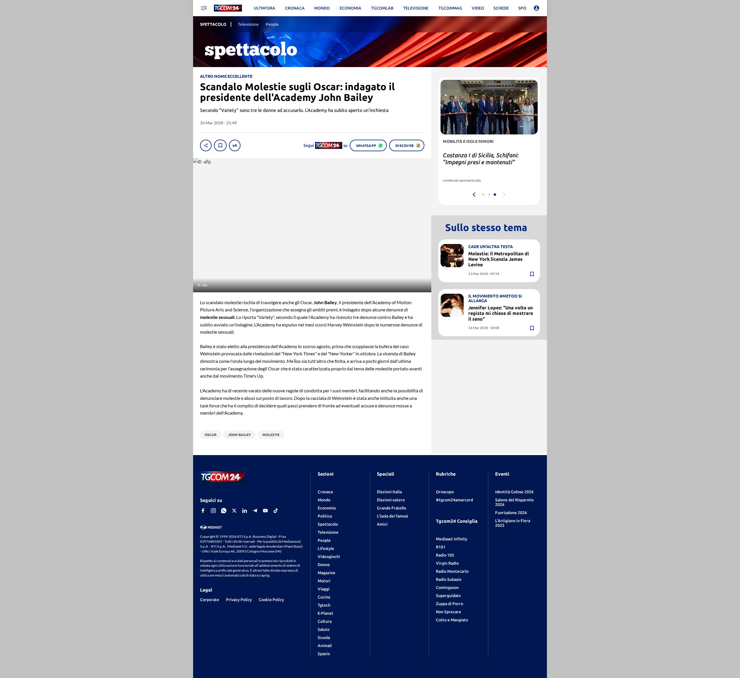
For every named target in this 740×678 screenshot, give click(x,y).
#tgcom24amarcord (454, 500)
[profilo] (536, 8)
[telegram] (255, 510)
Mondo (324, 500)
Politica (325, 516)
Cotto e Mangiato (452, 620)
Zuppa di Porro (449, 603)
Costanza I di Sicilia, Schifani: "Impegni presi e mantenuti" (481, 158)
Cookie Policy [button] (271, 599)
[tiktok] (276, 510)
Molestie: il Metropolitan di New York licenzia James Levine (498, 259)
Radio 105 (445, 555)
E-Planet (325, 613)
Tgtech (324, 605)
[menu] (203, 8)
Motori (324, 581)
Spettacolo (328, 524)
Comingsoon (447, 587)
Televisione (328, 532)
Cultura (325, 621)
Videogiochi (329, 556)
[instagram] (213, 510)
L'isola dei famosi (392, 516)
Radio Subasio (448, 579)
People (324, 540)
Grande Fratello (391, 508)
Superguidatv (448, 595)
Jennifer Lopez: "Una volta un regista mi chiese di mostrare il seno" (500, 313)
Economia (327, 508)
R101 (440, 547)
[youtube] (265, 510)
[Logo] (228, 8)
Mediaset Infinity (451, 539)
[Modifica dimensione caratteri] (234, 145)
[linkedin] (244, 510)
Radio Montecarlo (452, 571)
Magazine (326, 572)
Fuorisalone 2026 (511, 512)
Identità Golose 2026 (514, 491)
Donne (324, 564)
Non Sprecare (448, 611)
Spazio (324, 653)
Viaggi (324, 589)
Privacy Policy (239, 599)
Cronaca (325, 491)
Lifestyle (326, 548)
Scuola (324, 637)
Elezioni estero (391, 500)
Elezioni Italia (389, 491)
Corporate (209, 599)
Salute (324, 629)
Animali (325, 645)
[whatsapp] (224, 510)
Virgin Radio (447, 563)
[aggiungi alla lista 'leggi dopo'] (220, 145)
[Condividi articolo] (206, 145)
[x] (234, 510)
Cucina (324, 597)
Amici (382, 524)
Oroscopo (445, 491)
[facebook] (203, 510)
